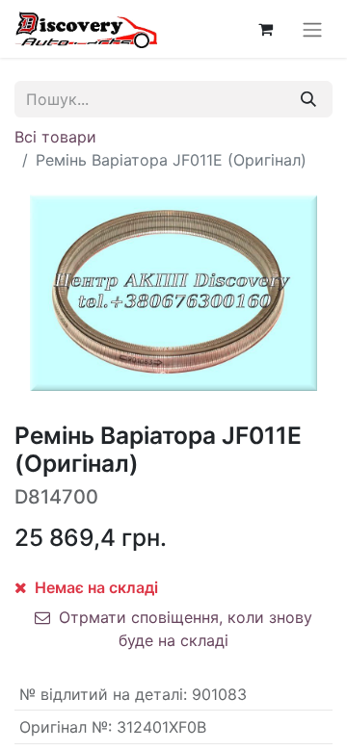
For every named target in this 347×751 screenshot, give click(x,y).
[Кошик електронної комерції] (265, 29)
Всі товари (55, 136)
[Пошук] (308, 99)
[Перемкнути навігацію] (312, 29)
